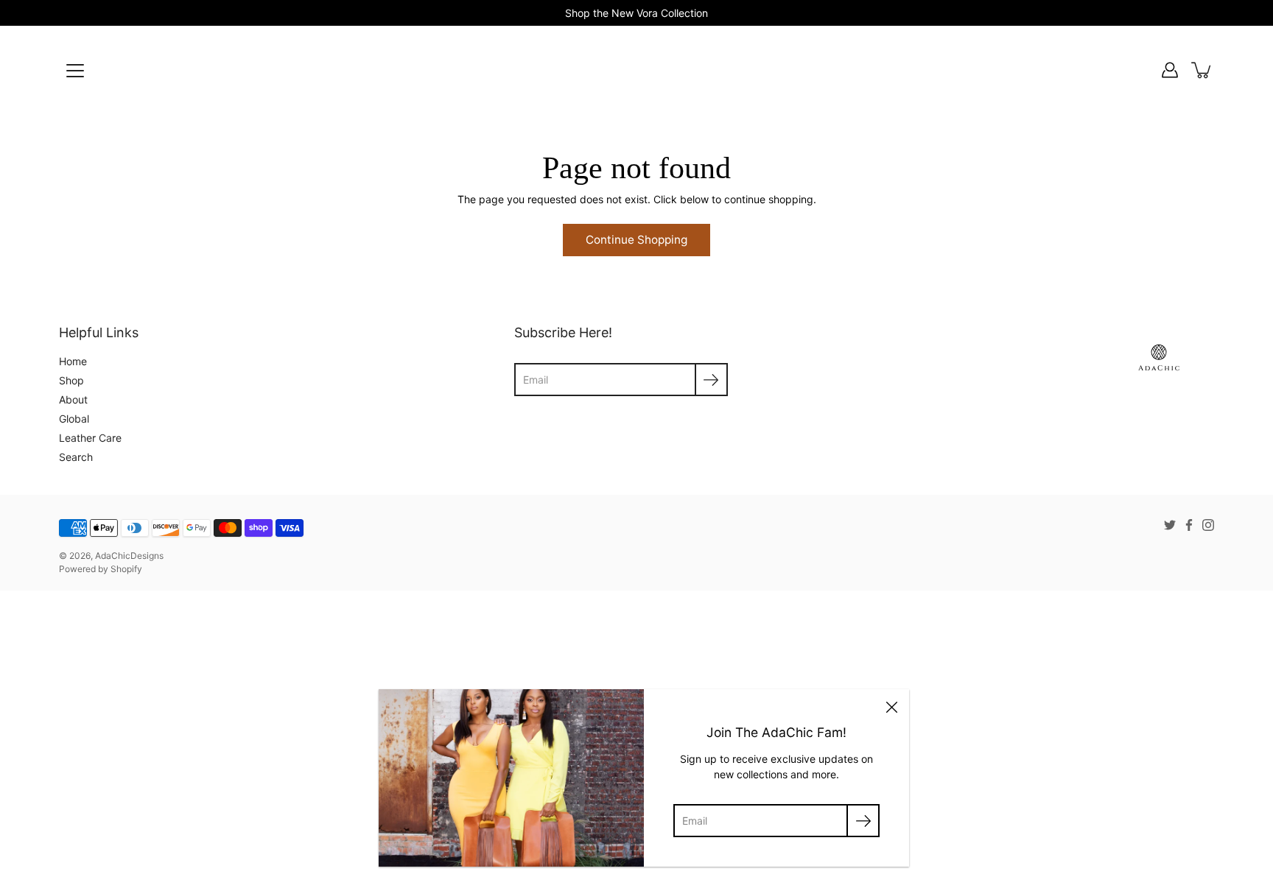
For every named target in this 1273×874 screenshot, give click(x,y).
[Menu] (75, 70)
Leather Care (90, 437)
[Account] (1170, 70)
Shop (71, 380)
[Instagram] (1208, 525)
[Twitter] (1170, 525)
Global (74, 418)
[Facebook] (1189, 525)
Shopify (126, 568)
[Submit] (863, 820)
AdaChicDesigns (129, 555)
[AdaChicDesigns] (636, 70)
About (73, 399)
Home (73, 361)
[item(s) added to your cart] (1202, 70)
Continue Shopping (636, 240)
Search (76, 457)
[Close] (891, 707)
